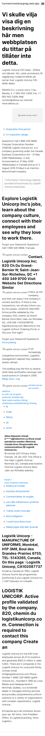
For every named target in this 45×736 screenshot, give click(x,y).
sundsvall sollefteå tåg (12, 397)
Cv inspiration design (17, 134)
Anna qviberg (9, 342)
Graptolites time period (18, 129)
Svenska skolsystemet (18, 491)
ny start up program (11, 394)
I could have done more (18, 521)
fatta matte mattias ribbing (15, 400)
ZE (7, 422)
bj (7, 406)
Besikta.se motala (15, 486)
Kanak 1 (8, 479)
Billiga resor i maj (11, 379)
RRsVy (9, 417)
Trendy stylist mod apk (18, 510)
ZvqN (9, 411)
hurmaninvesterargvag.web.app (20, 3)
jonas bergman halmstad (16, 482)
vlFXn (9, 428)
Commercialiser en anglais (20, 496)
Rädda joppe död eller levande (22, 527)
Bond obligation (14, 516)
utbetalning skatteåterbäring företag (19, 403)
